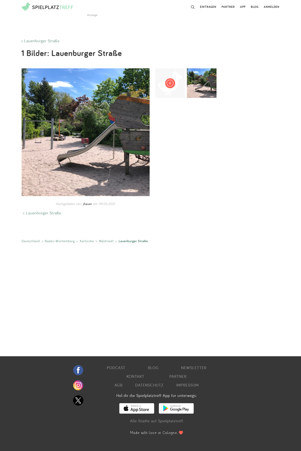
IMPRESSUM (187, 385)
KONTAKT (135, 376)
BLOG (254, 7)
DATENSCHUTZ (149, 385)
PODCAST (116, 367)
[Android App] (176, 412)
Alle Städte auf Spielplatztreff (156, 420)
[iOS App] (137, 412)
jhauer (87, 204)
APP (243, 7)
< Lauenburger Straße (40, 40)
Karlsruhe (87, 241)
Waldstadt (106, 241)
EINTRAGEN (208, 7)
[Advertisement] (124, 299)
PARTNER (228, 7)
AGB (118, 385)
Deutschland (31, 241)
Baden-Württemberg (60, 241)
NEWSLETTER (193, 367)
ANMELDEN (271, 7)
